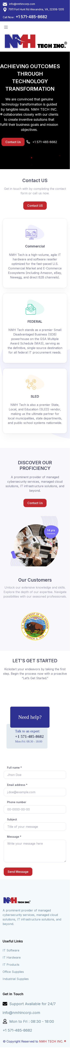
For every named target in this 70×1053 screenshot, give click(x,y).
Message (14, 836)
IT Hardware (12, 957)
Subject (12, 819)
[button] (13, 142)
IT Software (11, 950)
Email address (17, 784)
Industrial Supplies (16, 979)
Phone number (16, 802)
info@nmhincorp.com (21, 3)
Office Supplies (13, 972)
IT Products (11, 964)
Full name (14, 767)
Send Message (18, 872)
